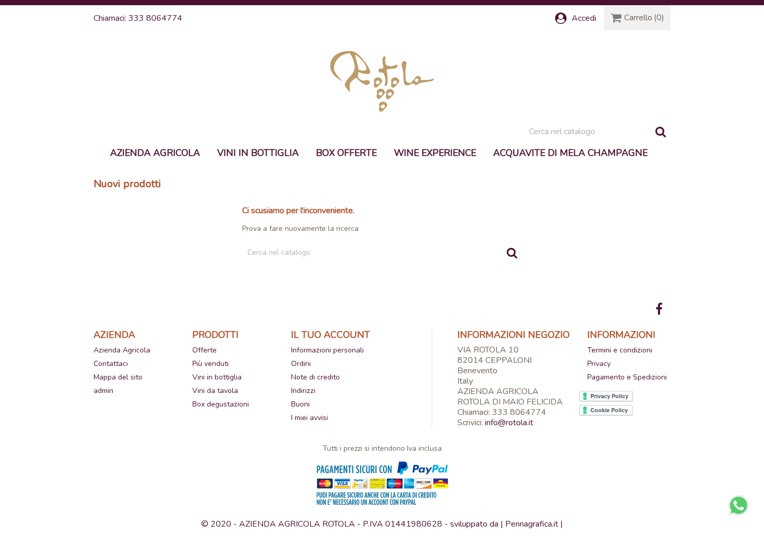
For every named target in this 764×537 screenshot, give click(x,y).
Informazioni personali (327, 350)
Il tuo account (330, 335)
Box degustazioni (220, 404)
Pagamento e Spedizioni (627, 377)
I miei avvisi (309, 418)
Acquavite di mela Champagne (570, 153)
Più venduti (210, 364)
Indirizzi (303, 391)
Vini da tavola (215, 391)
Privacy (599, 364)
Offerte (204, 350)
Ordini (301, 364)
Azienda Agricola (155, 153)
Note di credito (315, 377)
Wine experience (435, 153)
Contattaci (111, 364)
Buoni (300, 404)
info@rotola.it (509, 422)
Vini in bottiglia (258, 153)
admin (103, 391)
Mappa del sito (118, 377)
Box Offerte (346, 153)
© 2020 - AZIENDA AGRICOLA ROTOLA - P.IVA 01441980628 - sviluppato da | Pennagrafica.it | (382, 524)
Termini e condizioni (619, 350)
